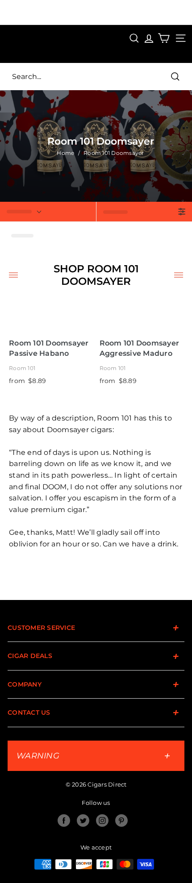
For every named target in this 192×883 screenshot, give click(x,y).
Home (65, 153)
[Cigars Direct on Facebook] (64, 820)
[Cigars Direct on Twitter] (83, 820)
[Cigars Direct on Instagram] (102, 820)
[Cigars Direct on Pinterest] (121, 820)
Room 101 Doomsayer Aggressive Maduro (139, 348)
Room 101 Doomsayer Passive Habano (49, 348)
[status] (48, 211)
